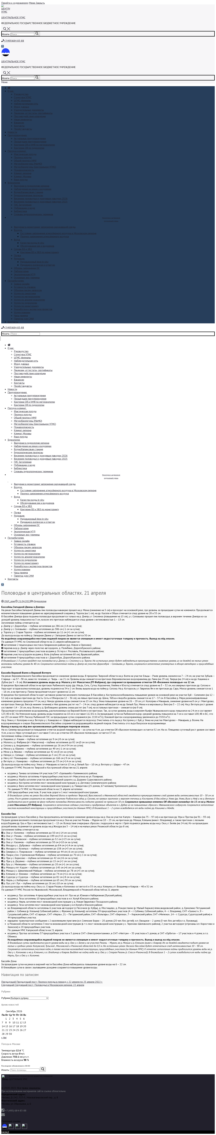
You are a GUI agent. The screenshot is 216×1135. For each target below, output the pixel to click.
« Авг (4, 1037)
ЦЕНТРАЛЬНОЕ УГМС (13, 17)
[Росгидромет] (4, 1127)
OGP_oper (9, 601)
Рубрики (5, 997)
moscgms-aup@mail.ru (17, 1115)
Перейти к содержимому (14, 2)
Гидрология (40, 601)
